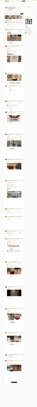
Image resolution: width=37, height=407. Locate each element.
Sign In (21, 1)
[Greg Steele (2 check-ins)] (29, 22)
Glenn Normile (8, 45)
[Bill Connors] (14, 322)
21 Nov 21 (8, 147)
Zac (9, 310)
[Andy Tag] (10, 123)
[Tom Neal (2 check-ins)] (31, 22)
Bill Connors (8, 332)
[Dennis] (10, 298)
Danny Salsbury (9, 354)
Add (22, 14)
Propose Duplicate (29, 7)
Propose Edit (28, 6)
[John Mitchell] (12, 249)
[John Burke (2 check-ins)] (31, 20)
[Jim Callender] (12, 344)
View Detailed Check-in (11, 26)
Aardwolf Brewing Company (14, 22)
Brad (7, 286)
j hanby (8, 230)
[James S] (11, 43)
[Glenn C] (10, 90)
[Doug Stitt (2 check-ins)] (31, 23)
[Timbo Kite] (10, 43)
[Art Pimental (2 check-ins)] (26, 23)
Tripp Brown (8, 360)
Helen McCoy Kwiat (11, 250)
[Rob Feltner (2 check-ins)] (27, 22)
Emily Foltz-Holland (9, 261)
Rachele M (8, 180)
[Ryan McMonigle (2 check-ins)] (26, 22)
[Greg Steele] (11, 249)
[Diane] (11, 148)
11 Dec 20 (8, 198)
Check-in (20, 14)
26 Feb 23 (8, 81)
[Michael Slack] (10, 109)
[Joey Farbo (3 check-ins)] (27, 20)
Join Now (24, 1)
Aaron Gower (8, 216)
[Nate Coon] (10, 344)
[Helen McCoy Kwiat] (10, 249)
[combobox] (29, 1)
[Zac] (10, 322)
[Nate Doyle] (13, 148)
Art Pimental (8, 238)
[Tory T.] (10, 276)
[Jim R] (13, 322)
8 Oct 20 (7, 220)
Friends (21, 20)
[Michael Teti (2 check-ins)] (27, 23)
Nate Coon (8, 308)
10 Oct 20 (8, 213)
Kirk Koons (8, 208)
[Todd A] (10, 148)
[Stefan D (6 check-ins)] (26, 20)
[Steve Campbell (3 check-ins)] (29, 20)
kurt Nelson (8, 85)
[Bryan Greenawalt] (11, 344)
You (22, 20)
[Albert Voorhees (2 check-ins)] (29, 23)
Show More (14, 382)
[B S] (12, 148)
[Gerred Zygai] (11, 322)
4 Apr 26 (7, 26)
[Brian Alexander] (12, 322)
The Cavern (19, 22)
